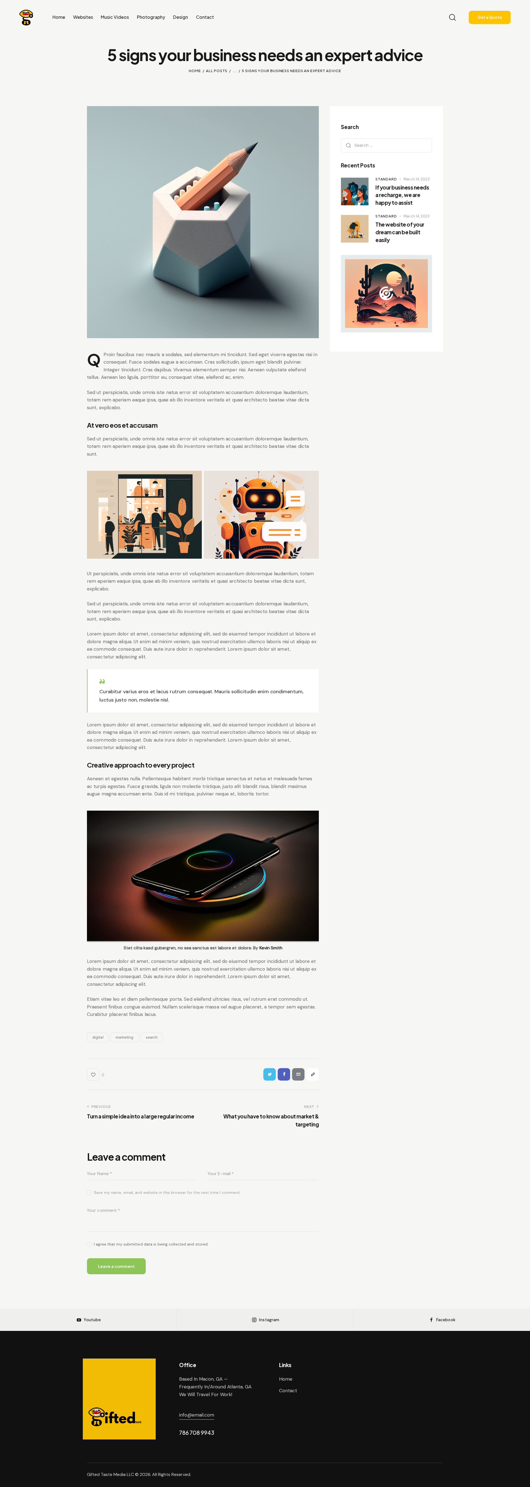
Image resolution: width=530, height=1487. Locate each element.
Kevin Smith (270, 948)
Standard (386, 179)
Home (195, 71)
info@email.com (196, 1415)
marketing (124, 1037)
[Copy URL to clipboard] (312, 1074)
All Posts (216, 71)
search (152, 1037)
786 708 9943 (196, 1432)
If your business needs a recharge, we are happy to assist (402, 195)
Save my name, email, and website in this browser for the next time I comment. (167, 1192)
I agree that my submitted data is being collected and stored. (151, 1244)
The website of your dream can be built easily (399, 232)
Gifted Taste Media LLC (110, 1474)
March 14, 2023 (416, 179)
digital (98, 1037)
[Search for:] (386, 145)
